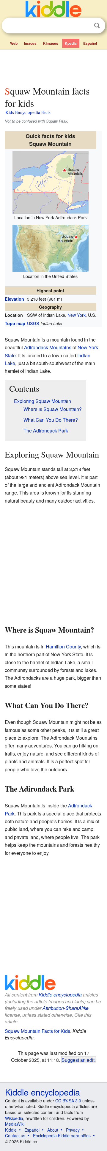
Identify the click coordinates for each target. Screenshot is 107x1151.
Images (30, 43)
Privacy (73, 1130)
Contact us (15, 1135)
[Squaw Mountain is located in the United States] (50, 248)
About (52, 1130)
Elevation (14, 299)
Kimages (50, 43)
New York (76, 315)
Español (90, 43)
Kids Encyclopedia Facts (28, 112)
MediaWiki (14, 1124)
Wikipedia (14, 1118)
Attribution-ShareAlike (66, 1008)
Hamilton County (63, 646)
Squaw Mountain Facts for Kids (37, 1031)
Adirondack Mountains (47, 347)
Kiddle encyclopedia (60, 994)
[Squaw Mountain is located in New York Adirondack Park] (50, 181)
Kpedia (71, 43)
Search (97, 25)
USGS (33, 323)
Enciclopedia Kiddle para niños (62, 1135)
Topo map (15, 323)
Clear (85, 26)
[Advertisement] (53, 66)
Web (14, 43)
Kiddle (11, 1130)
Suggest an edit (78, 1059)
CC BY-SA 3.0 (68, 1101)
